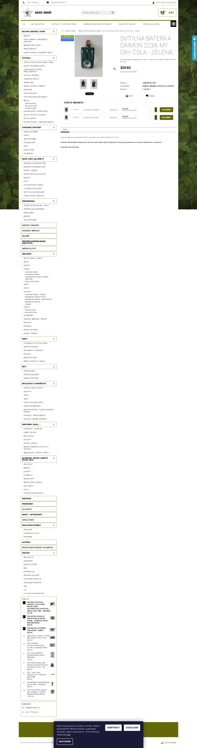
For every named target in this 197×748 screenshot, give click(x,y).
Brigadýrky (29, 479)
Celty (26, 146)
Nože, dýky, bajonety (33, 159)
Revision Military (32, 575)
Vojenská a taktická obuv (36, 343)
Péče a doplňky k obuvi (34, 361)
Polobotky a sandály (34, 350)
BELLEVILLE (28, 557)
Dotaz (152, 96)
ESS (25, 568)
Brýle (26, 100)
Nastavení (65, 741)
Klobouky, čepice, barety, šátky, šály (35, 459)
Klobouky (28, 475)
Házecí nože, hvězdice (34, 196)
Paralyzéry (29, 213)
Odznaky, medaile (31, 231)
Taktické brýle (30, 103)
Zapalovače (28, 520)
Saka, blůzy (29, 436)
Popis (65, 130)
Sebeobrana (28, 201)
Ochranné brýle (31, 106)
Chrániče (28, 90)
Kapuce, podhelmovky (34, 493)
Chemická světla (31, 79)
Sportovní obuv (31, 347)
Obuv (24, 339)
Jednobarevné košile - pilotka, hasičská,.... (37, 278)
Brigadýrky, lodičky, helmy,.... (37, 453)
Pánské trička (30, 310)
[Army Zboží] (36, 12)
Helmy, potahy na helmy (35, 115)
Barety (27, 468)
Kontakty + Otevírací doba (63, 24)
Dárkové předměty (32, 406)
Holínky (27, 354)
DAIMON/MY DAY (149, 83)
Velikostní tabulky (127, 24)
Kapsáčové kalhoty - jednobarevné (38, 299)
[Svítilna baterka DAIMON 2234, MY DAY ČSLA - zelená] (66, 109)
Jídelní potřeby (31, 132)
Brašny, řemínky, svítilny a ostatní (36, 448)
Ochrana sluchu (31, 533)
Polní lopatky (30, 118)
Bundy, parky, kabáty (33, 258)
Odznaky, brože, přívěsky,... (36, 419)
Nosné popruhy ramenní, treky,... (39, 53)
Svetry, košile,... (31, 443)
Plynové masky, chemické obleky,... (39, 122)
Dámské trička (31, 312)
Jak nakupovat (38, 24)
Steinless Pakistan (32, 583)
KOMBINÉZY (29, 315)
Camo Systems (30, 564)
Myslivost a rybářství (34, 383)
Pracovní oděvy (31, 330)
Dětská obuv (30, 371)
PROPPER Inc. (29, 572)
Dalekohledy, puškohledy (36, 111)
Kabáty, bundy (30, 432)
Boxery (27, 216)
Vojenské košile (31, 272)
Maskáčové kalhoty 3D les (35, 297)
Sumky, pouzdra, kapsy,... (35, 66)
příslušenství (30, 49)
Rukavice (26, 498)
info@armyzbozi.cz (32, 708)
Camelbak (28, 561)
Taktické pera (30, 220)
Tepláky (28, 304)
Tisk (131, 96)
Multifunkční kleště (33, 185)
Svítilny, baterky (31, 75)
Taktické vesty (31, 93)
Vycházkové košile (32, 274)
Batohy (27, 36)
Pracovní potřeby (31, 525)
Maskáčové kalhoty (32, 302)
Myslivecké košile (32, 281)
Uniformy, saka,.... (31, 424)
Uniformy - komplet (33, 429)
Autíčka (26, 542)
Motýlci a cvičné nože (34, 192)
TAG (25, 586)
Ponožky (28, 326)
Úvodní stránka (24, 24)
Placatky (27, 509)
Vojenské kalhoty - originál (35, 294)
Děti (24, 367)
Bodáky (27, 178)
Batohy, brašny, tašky (33, 31)
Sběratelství (29, 248)
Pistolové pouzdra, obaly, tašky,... (39, 62)
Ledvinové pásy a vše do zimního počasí (39, 411)
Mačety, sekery (31, 170)
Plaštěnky (29, 154)
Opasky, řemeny (31, 333)
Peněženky (27, 504)
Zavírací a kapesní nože (34, 167)
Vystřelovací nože (32, 189)
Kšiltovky (28, 464)
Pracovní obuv (30, 358)
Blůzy (26, 262)
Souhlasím (132, 727)
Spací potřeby (30, 139)
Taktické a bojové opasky (36, 97)
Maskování (29, 82)
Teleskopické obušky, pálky (36, 205)
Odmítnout (113, 727)
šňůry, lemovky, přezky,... (35, 86)
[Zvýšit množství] (156, 108)
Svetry (27, 265)
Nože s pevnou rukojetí (35, 174)
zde (68, 734)
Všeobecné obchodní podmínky (97, 24)
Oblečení (26, 254)
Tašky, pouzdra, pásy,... (34, 402)
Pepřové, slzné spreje (34, 209)
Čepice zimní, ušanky (33, 482)
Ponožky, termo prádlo (35, 415)
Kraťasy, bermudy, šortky (36, 319)
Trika (26, 395)
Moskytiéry (29, 150)
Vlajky (25, 236)
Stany (26, 135)
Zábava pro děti (31, 378)
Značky (26, 553)
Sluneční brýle (30, 108)
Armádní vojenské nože (35, 163)
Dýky (26, 181)
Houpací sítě (29, 143)
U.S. (25, 590)
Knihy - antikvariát (32, 514)
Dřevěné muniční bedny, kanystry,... (34, 242)
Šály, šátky (29, 486)
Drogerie (28, 537)
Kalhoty (28, 292)
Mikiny (27, 288)
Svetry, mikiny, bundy (33, 388)
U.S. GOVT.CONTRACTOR (34, 593)
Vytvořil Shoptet (170, 743)
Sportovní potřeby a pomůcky (37, 547)
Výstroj (26, 58)
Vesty (26, 284)
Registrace (171, 2)
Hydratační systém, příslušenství (33, 71)
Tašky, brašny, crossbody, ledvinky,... (36, 40)
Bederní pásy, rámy (32, 45)
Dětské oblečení (31, 375)
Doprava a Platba (151, 24)
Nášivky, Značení (30, 225)
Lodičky (27, 471)
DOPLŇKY (28, 323)
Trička (27, 307)
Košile (27, 269)
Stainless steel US (32, 579)
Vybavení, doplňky (31, 127)
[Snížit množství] (156, 111)
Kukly (26, 490)
